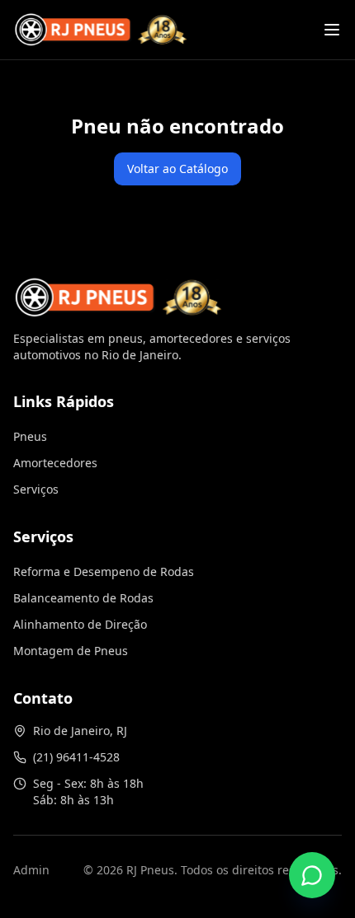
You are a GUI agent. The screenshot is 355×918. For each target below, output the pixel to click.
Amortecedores (55, 463)
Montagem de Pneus (70, 650)
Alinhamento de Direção (80, 624)
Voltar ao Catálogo (177, 168)
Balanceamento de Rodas (83, 598)
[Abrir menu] (332, 30)
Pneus (30, 436)
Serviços (36, 489)
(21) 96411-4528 (76, 757)
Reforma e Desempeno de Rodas (103, 571)
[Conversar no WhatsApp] (312, 875)
